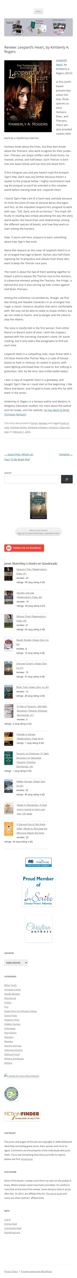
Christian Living (12, 989)
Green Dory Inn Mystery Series (20, 1011)
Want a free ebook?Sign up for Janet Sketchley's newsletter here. (38, 532)
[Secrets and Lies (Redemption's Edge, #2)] (10, 598)
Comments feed (12, 1228)
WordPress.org (12, 1232)
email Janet (27, 1159)
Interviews (9, 1028)
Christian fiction (18, 427)
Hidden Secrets (12, 1024)
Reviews (43, 423)
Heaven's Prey (12, 1019)
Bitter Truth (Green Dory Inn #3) (32, 687)
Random (8, 1037)
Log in (7, 1219)
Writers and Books (14, 1058)
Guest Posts (10, 1015)
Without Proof (12, 1054)
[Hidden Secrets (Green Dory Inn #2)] (10, 786)
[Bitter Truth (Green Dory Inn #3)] (10, 692)
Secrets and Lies (12, 1045)
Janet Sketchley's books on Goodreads (30, 563)
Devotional (10, 998)
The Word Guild (54, 1193)
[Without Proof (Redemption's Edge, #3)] (10, 621)
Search (7, 472)
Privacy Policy (11, 1271)
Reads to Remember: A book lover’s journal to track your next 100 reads (32, 809)
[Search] (67, 479)
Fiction (34, 423)
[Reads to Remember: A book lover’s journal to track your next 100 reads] (10, 809)
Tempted (66, 454)
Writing (8, 1063)
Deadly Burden (12, 993)
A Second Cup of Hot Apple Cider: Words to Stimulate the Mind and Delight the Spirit (32, 828)
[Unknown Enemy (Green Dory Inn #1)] (10, 668)
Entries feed (10, 1223)
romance (53, 427)
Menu (38, 11)
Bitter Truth (10, 985)
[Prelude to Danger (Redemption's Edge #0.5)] (10, 739)
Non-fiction (10, 1032)
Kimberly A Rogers (37, 427)
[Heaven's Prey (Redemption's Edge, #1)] (10, 574)
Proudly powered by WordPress (36, 1271)
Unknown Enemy (13, 1050)
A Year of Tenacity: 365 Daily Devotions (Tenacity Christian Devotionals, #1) (32, 711)
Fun (6, 1006)
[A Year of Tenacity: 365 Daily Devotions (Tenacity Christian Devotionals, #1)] (10, 711)
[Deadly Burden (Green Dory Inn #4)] (10, 645)
